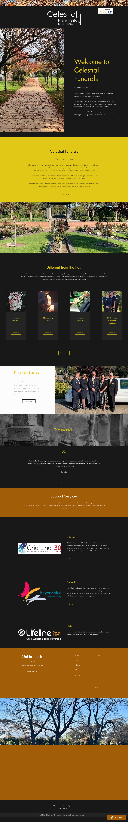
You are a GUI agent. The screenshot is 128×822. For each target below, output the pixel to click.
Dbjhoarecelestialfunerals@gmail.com (32, 666)
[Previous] (7, 463)
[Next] (120, 463)
